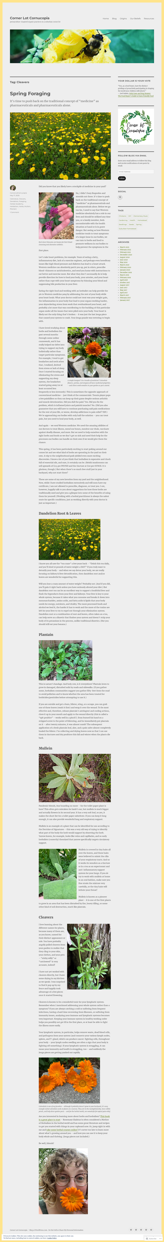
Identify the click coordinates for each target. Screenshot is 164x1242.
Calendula (14, 199)
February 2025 (125, 250)
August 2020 (125, 257)
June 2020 (124, 260)
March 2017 (124, 295)
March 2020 (124, 265)
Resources (149, 18)
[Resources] (151, 1230)
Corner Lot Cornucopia (29, 18)
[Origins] (141, 1230)
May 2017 (123, 290)
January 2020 (125, 270)
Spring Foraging (30, 93)
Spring (138, 224)
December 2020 (126, 255)
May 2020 (123, 262)
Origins (123, 18)
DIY (129, 216)
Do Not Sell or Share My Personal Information (65, 1230)
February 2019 (125, 277)
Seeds (131, 224)
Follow (122, 178)
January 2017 (125, 300)
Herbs (21, 206)
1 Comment (14, 212)
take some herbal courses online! (62, 1130)
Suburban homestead (127, 229)
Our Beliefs (135, 18)
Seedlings (123, 224)
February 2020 (125, 267)
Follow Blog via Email (132, 156)
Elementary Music (141, 216)
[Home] (131, 1230)
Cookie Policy (52, 1238)
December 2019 (126, 272)
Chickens (122, 216)
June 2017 (123, 288)
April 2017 (124, 293)
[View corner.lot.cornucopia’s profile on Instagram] (120, 197)
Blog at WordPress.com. (38, 1230)
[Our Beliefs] (146, 1230)
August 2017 (124, 285)
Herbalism (14, 206)
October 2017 (125, 283)
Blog (114, 18)
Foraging (22, 201)
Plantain (13, 209)
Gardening (123, 220)
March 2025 (124, 247)
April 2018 (124, 280)
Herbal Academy (16, 204)
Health (132, 220)
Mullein (27, 206)
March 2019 (124, 275)
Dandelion (14, 201)
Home (106, 18)
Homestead (142, 220)
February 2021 (125, 252)
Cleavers (22, 199)
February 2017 (125, 298)
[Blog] (136, 1230)
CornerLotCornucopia (18, 193)
